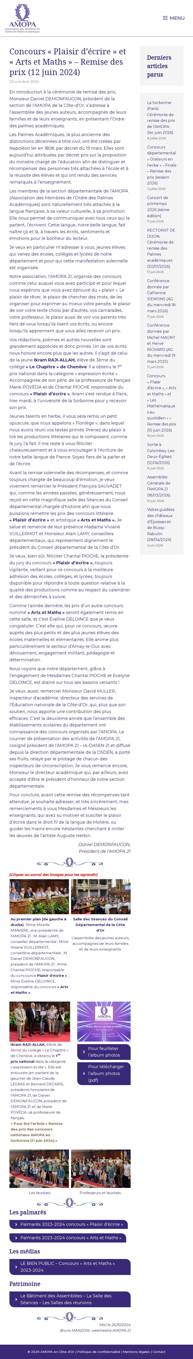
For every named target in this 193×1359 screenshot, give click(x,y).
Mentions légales (136, 1352)
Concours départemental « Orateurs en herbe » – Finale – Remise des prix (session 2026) (162, 165)
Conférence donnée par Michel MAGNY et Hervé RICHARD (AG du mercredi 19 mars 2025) (161, 343)
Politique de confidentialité (98, 1352)
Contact (159, 1352)
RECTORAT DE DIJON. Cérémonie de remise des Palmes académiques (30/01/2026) (161, 248)
